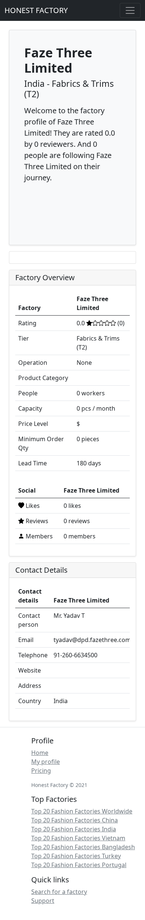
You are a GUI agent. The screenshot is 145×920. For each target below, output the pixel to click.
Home (39, 753)
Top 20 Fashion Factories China (74, 820)
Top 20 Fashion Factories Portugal (78, 865)
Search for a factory (59, 892)
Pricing (41, 770)
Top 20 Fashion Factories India (73, 829)
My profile (45, 762)
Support (42, 901)
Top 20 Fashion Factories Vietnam (78, 838)
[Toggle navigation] (130, 10)
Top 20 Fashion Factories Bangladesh (83, 847)
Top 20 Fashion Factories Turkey (76, 856)
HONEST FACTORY (36, 10)
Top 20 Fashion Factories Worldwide (81, 811)
